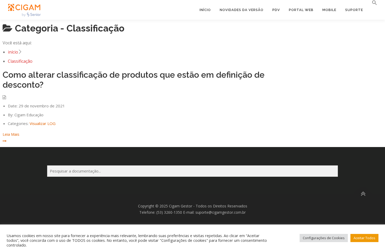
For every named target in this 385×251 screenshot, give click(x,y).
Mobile (329, 10)
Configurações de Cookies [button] (324, 238)
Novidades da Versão (241, 10)
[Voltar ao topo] (363, 193)
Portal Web (301, 10)
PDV (276, 10)
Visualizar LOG (43, 123)
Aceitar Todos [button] (364, 238)
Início (205, 10)
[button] (372, 3)
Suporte (354, 10)
